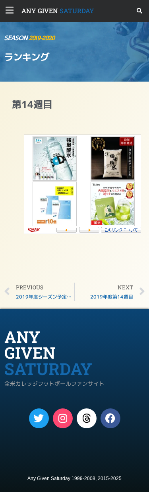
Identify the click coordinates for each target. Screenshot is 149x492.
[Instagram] (63, 418)
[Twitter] (39, 418)
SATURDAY (57, 10)
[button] (140, 11)
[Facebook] (110, 418)
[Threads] (87, 418)
